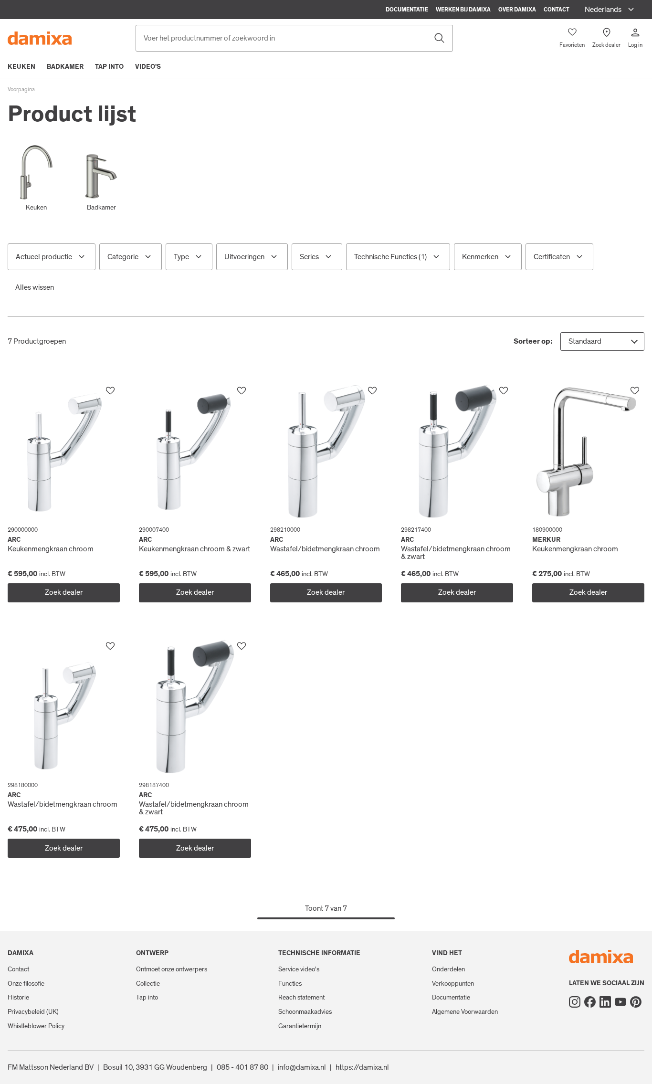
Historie (18, 997)
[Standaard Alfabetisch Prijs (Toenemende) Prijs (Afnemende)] (602, 341)
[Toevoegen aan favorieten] (110, 390)
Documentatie (407, 9)
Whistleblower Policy (36, 1026)
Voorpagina (21, 89)
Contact (556, 9)
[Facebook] (590, 1002)
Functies (290, 983)
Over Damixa (517, 9)
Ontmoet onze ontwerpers (171, 969)
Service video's (298, 969)
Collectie (148, 983)
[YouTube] (620, 1002)
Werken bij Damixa (463, 9)
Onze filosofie (26, 983)
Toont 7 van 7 (326, 908)
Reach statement (301, 997)
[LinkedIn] (605, 1002)
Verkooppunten (453, 983)
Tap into (109, 66)
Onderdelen (448, 969)
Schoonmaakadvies (305, 1012)
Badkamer (65, 66)
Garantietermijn (299, 1026)
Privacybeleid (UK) (33, 1012)
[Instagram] (574, 1002)
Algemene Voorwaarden (465, 1012)
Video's (148, 66)
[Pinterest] (635, 1002)
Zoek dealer (64, 592)
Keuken (21, 66)
